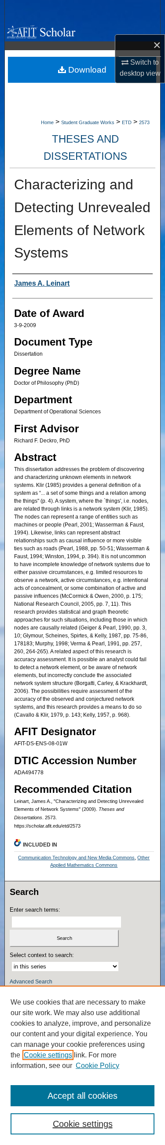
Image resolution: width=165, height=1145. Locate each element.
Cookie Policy (97, 1065)
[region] (82, 1065)
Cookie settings (48, 1055)
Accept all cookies (82, 1096)
